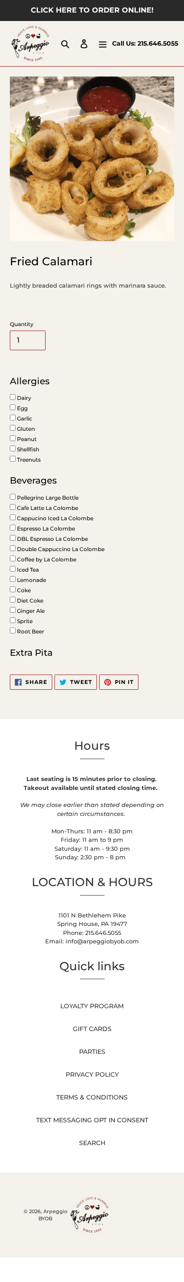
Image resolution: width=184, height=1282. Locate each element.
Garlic (24, 418)
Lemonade (31, 580)
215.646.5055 (158, 43)
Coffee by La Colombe (46, 559)
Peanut (26, 439)
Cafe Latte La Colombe (47, 508)
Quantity (21, 324)
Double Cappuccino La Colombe (60, 549)
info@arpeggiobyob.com (102, 941)
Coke (23, 590)
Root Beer (30, 631)
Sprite (24, 621)
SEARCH (92, 1143)
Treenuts (28, 459)
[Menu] (102, 43)
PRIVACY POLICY (92, 1074)
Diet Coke (29, 600)
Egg (22, 408)
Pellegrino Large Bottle (47, 497)
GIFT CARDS (92, 1029)
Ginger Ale (30, 610)
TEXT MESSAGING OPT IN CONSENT (92, 1120)
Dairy (23, 398)
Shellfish (27, 449)
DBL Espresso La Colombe (52, 538)
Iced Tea (27, 569)
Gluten (25, 428)
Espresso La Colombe (45, 528)
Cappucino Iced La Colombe (54, 518)
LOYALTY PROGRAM (92, 1006)
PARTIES (92, 1052)
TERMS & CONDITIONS (92, 1097)
